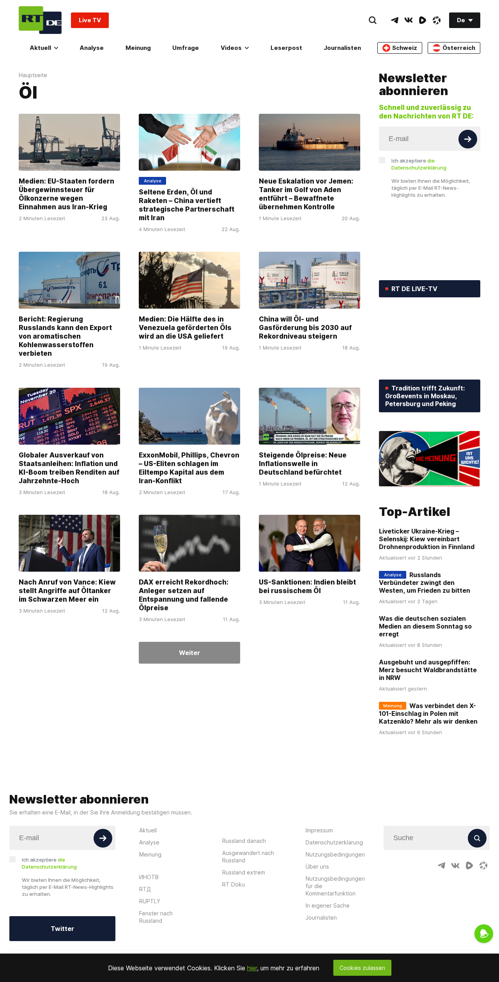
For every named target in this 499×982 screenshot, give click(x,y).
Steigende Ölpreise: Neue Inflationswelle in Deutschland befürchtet (303, 463)
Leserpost (286, 47)
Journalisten (342, 47)
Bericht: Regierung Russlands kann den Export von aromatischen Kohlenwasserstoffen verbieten (65, 337)
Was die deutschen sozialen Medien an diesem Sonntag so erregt (425, 626)
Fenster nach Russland (156, 917)
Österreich (458, 47)
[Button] (467, 139)
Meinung (138, 47)
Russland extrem (243, 872)
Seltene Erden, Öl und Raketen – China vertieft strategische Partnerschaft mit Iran (186, 205)
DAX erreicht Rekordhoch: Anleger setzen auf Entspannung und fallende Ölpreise (183, 595)
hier (252, 968)
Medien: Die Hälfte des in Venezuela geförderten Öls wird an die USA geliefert (185, 328)
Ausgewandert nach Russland (248, 857)
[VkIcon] (408, 20)
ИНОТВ (149, 877)
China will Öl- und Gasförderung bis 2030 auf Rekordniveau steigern (305, 328)
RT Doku (233, 884)
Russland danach (244, 840)
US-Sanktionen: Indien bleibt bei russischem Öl (307, 586)
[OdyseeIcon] (436, 20)
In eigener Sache (328, 905)
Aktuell (40, 47)
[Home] (40, 20)
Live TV (90, 20)
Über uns (317, 866)
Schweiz (404, 47)
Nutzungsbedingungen (335, 854)
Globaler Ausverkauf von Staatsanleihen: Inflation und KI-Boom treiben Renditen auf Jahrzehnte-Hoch (69, 468)
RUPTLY (149, 901)
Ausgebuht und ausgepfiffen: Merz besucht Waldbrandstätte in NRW (428, 670)
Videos (231, 47)
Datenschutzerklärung (334, 842)
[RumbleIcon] (422, 20)
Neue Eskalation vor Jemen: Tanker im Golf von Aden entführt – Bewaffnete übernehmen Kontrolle (306, 194)
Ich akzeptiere (418, 164)
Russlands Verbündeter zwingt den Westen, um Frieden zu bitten (424, 582)
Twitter (62, 929)
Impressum (319, 830)
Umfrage (185, 47)
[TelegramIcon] (394, 20)
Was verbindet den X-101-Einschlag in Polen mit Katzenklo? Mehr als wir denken (428, 713)
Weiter (189, 653)
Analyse (92, 47)
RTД (145, 889)
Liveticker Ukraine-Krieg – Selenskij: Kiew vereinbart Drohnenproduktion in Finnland (426, 539)
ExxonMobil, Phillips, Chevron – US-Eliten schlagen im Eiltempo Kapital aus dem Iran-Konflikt (189, 468)
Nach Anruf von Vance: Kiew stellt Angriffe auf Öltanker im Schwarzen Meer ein (67, 590)
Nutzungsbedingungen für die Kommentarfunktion (335, 886)
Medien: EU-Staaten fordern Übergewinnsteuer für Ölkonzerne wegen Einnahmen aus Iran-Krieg (66, 194)
